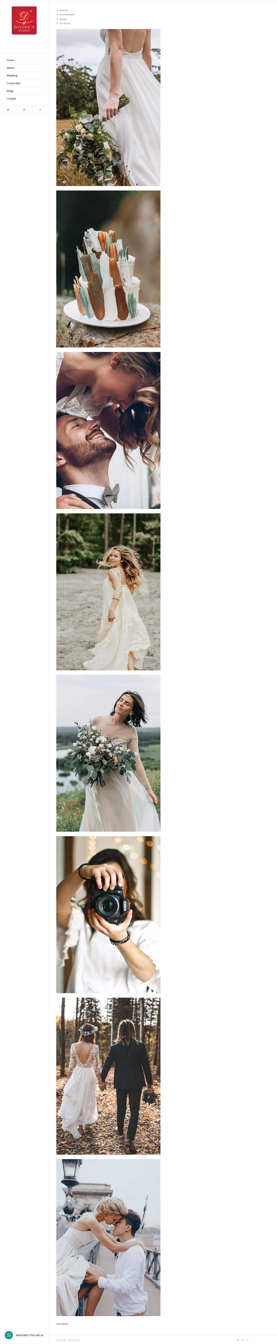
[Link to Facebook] (40, 110)
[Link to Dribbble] (24, 110)
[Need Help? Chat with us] (9, 1335)
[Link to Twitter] (8, 110)
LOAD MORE (62, 1324)
